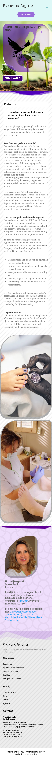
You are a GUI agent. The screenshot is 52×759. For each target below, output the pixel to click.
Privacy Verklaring (11, 671)
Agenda (6, 703)
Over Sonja (7, 664)
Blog (5, 696)
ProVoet (23, 600)
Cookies (6, 675)
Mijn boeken (26, 14)
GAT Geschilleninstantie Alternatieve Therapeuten (23, 617)
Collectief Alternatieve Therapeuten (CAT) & (20, 613)
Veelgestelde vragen (12, 679)
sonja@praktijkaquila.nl (14, 736)
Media (5, 699)
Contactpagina (9, 692)
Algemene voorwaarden (13, 667)
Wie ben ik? (12, 78)
